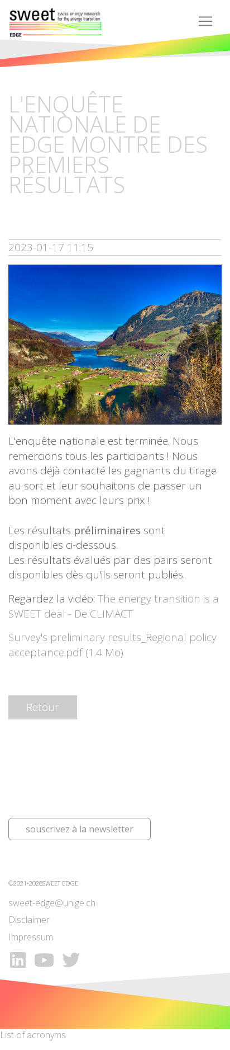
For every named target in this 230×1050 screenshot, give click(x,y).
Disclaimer (29, 920)
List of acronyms (33, 1035)
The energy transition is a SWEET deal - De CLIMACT (113, 606)
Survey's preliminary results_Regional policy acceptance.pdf (112, 645)
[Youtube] (46, 960)
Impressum (30, 937)
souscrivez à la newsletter (79, 829)
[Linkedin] (17, 960)
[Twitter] (71, 960)
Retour (42, 707)
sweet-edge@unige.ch (51, 903)
